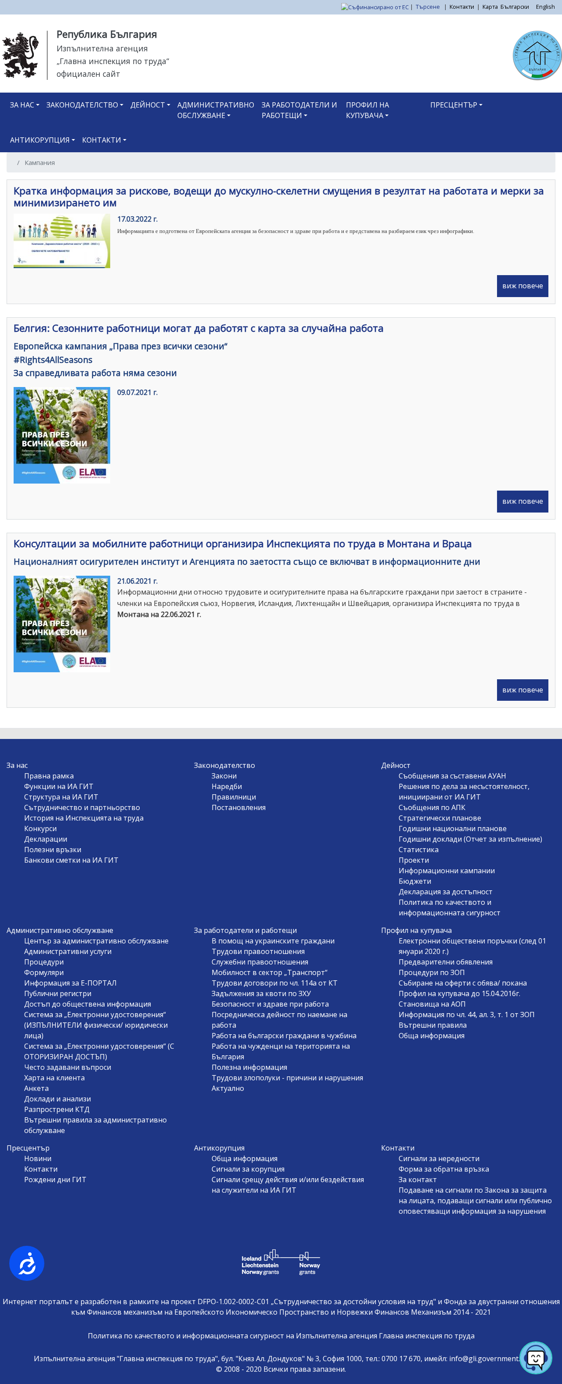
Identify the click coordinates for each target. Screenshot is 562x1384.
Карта (490, 7)
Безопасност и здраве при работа (270, 1004)
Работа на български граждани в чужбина (284, 1035)
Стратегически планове (440, 818)
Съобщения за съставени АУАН (452, 776)
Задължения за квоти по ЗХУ (261, 993)
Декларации (45, 839)
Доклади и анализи (57, 1099)
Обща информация (432, 1035)
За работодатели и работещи (299, 110)
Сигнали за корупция (248, 1169)
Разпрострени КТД (57, 1109)
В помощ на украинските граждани (273, 941)
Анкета (36, 1088)
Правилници (234, 797)
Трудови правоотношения (258, 951)
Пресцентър (453, 105)
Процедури (44, 962)
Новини (37, 1158)
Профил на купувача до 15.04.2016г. (459, 993)
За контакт (418, 1179)
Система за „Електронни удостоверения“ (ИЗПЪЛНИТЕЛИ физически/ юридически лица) (96, 1025)
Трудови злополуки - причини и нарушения (287, 1078)
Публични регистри (57, 993)
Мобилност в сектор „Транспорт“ (270, 972)
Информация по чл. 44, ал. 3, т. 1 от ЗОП (467, 1014)
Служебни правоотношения (260, 962)
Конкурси (40, 828)
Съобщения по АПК (432, 807)
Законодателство (82, 105)
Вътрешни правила (433, 1025)
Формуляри (44, 972)
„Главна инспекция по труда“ (113, 61)
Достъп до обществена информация (87, 1004)
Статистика (419, 849)
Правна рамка (49, 776)
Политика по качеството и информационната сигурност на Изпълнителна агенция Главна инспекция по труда (281, 1336)
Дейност (147, 105)
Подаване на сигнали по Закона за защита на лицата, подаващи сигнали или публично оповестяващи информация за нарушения (475, 1200)
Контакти (462, 7)
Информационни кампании (447, 870)
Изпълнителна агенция (102, 48)
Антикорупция (40, 140)
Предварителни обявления (446, 962)
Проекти (414, 860)
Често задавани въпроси (67, 1067)
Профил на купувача (367, 110)
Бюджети (415, 881)
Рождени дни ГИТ (55, 1179)
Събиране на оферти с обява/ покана (463, 983)
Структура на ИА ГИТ (61, 797)
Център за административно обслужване (96, 941)
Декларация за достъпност (446, 891)
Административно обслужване (215, 110)
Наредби (227, 786)
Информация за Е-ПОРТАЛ (70, 983)
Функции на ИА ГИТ (59, 786)
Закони (224, 776)
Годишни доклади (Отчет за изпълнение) (470, 839)
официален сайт (88, 73)
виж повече (522, 285)
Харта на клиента (54, 1078)
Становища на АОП (432, 1004)
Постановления (239, 807)
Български (515, 7)
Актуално (228, 1088)
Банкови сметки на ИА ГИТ (71, 860)
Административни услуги (68, 951)
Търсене (428, 7)
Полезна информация (249, 1067)
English (545, 7)
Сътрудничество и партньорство (82, 807)
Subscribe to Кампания (16, 724)
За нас (22, 105)
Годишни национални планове (453, 828)
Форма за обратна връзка (444, 1169)
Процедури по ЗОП (432, 972)
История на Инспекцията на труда (84, 818)
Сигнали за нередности (439, 1158)
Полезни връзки (52, 849)
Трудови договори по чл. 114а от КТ (275, 983)
